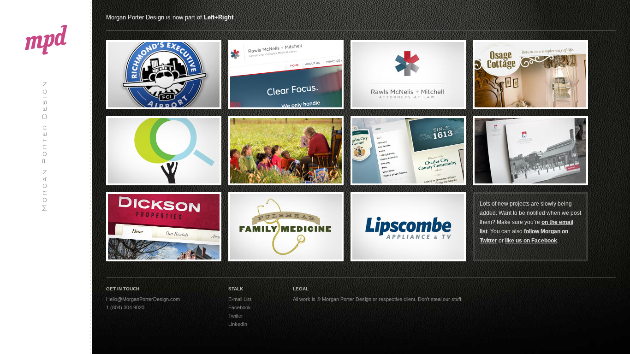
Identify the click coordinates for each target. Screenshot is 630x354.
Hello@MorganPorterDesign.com (143, 299)
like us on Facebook (531, 240)
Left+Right (218, 17)
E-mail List (239, 299)
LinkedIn (237, 324)
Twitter (235, 316)
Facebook (239, 307)
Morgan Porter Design (46, 108)
